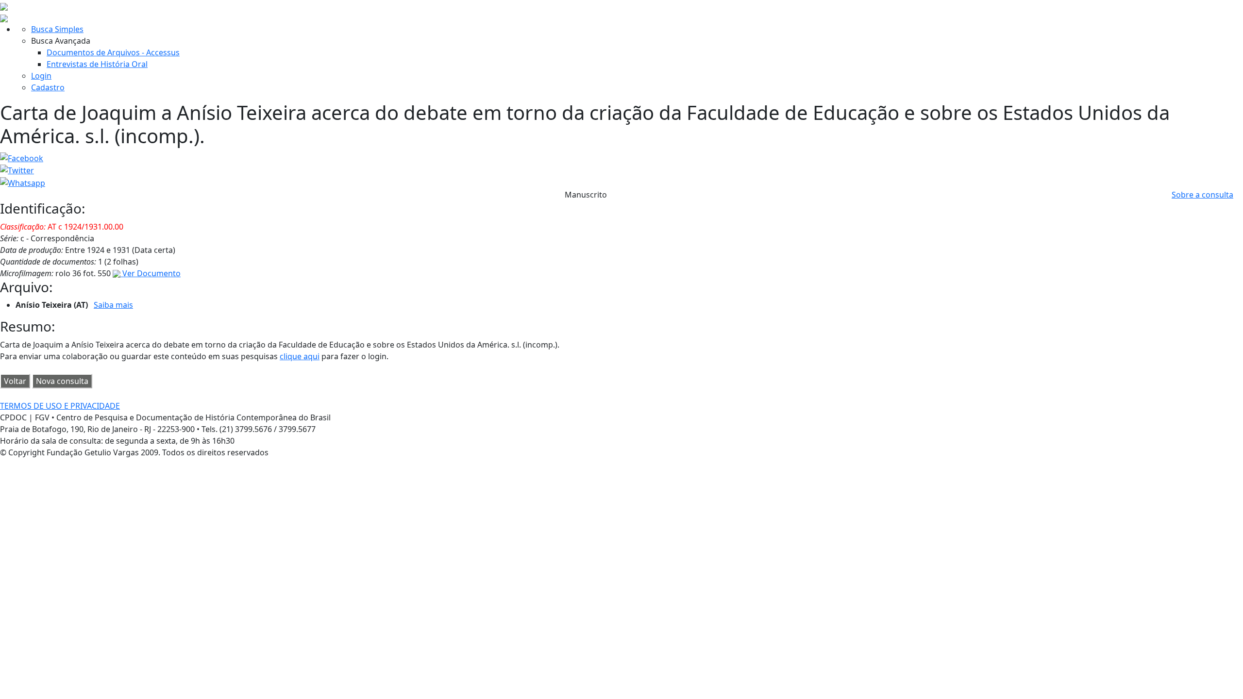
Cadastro (48, 87)
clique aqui (299, 356)
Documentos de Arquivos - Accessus (113, 52)
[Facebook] (21, 157)
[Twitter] (17, 170)
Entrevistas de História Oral (97, 64)
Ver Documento (150, 273)
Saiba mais (113, 305)
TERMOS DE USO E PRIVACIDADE (60, 405)
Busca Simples (57, 29)
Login (41, 75)
